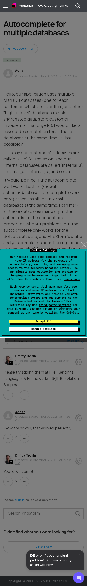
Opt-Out (72, 312)
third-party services (55, 305)
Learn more (72, 279)
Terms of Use (61, 301)
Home (22, 5)
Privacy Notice (25, 301)
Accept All (43, 321)
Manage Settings (43, 329)
